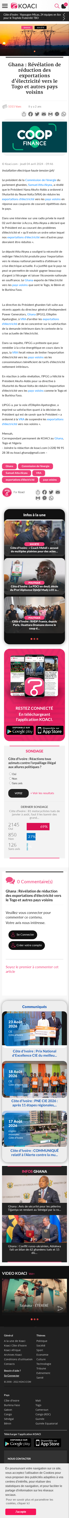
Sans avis (17, 783)
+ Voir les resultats (42, 793)
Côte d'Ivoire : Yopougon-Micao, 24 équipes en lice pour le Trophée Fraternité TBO (32, 16)
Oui (14, 774)
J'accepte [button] (20, 1511)
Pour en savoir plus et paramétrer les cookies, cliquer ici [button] (29, 1501)
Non (14, 778)
